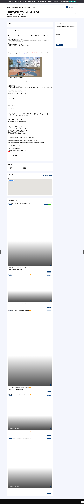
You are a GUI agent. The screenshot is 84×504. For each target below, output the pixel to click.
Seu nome (57, 29)
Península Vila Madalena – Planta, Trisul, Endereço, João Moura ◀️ (20, 303)
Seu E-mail (57, 39)
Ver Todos (33, 7)
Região (16, 7)
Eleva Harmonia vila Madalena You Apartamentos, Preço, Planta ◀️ (20, 431)
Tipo (20, 7)
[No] (82, 1)
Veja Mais (48, 271)
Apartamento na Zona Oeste (11, 16)
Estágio (28, 7)
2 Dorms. (21, 16)
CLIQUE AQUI (10, 151)
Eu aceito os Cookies (73, 1)
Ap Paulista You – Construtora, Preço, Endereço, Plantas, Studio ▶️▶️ (20, 267)
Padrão (25, 16)
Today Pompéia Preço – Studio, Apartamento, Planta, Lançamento (20, 489)
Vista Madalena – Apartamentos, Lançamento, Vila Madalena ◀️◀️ (20, 387)
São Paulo (17, 16)
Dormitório (24, 7)
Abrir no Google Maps (47, 175)
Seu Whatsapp (58, 34)
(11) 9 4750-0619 (66, 27)
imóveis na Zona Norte (24, 53)
